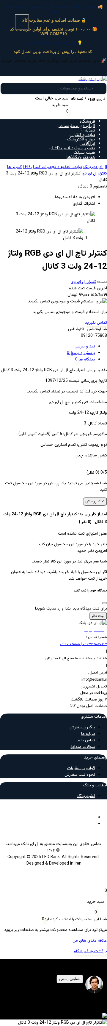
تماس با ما (86, 740)
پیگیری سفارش (82, 727)
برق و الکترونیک (80, 139)
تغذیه (89, 130)
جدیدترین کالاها (81, 157)
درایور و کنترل (82, 135)
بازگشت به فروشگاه (90, 951)
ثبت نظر (98, 616)
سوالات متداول (82, 747)
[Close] (104, 603)
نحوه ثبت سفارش (79, 775)
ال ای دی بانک (95, 167)
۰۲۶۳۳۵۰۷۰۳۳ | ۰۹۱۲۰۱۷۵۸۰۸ (83, 644)
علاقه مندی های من (90, 940)
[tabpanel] (53, 995)
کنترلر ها (14, 167)
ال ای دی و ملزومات (77, 126)
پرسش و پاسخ (82, 353)
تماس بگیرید (96, 323)
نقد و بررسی (85, 346)
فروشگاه (87, 121)
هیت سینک (83, 152)
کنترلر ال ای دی (94, 173)
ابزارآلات (87, 143)
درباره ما (88, 734)
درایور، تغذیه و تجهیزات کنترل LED (52, 167)
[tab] (47, 346)
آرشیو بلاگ (86, 796)
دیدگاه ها (86, 359)
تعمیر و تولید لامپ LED (73, 148)
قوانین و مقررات (81, 768)
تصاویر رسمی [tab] (70, 979)
